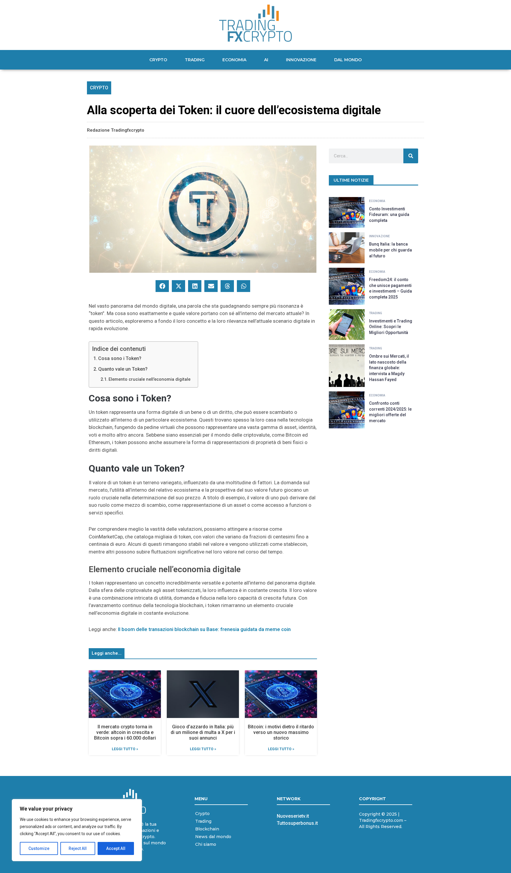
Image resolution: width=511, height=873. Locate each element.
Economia (234, 59)
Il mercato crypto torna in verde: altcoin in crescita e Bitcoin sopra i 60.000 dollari (125, 732)
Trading (195, 59)
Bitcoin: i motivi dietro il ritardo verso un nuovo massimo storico (281, 732)
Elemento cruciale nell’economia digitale (149, 379)
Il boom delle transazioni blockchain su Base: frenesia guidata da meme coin (204, 629)
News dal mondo (213, 836)
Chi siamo (205, 844)
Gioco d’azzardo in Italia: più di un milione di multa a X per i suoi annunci (203, 732)
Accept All (115, 848)
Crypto (158, 59)
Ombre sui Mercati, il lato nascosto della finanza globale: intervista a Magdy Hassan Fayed (389, 368)
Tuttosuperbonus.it (297, 823)
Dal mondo (348, 59)
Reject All (78, 848)
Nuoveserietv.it (293, 816)
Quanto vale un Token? (123, 369)
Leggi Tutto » (125, 749)
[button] (162, 286)
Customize (38, 848)
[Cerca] (410, 156)
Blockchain (207, 829)
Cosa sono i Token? (119, 358)
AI (266, 59)
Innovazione (301, 59)
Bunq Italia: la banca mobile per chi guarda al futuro (390, 250)
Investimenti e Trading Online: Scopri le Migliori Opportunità (390, 327)
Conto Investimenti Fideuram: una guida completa (389, 214)
